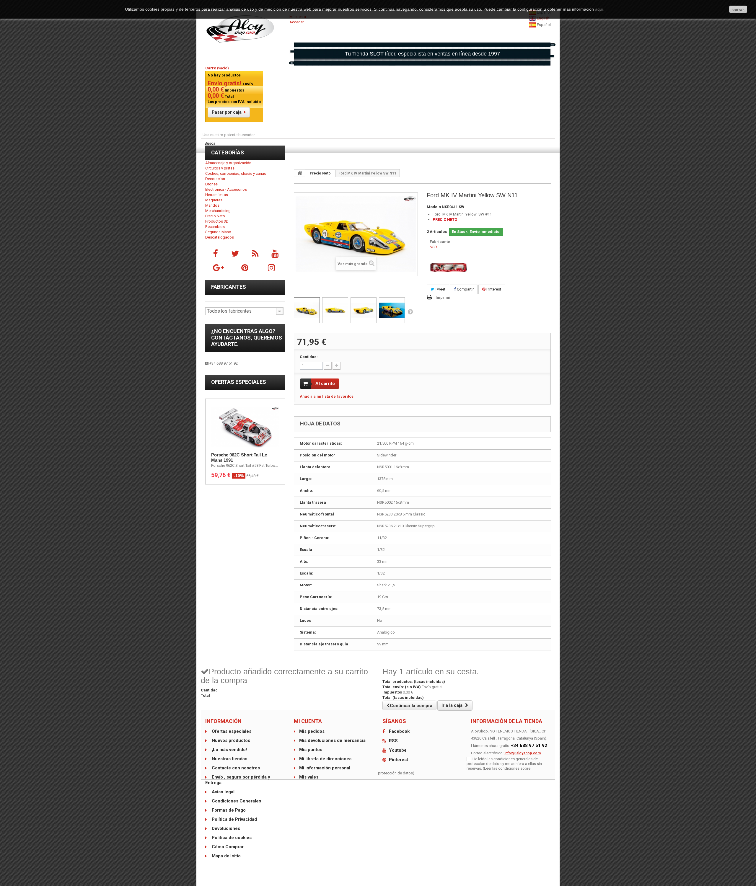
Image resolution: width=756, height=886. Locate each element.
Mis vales (308, 777)
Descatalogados (219, 237)
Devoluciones (225, 828)
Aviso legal (222, 791)
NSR (433, 247)
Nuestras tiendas (229, 758)
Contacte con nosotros (235, 768)
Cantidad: (309, 357)
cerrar (738, 9)
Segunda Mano (218, 232)
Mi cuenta (308, 721)
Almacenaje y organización (228, 163)
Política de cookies (231, 837)
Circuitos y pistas (219, 168)
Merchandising (218, 210)
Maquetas (213, 200)
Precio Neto (215, 216)
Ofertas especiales (238, 382)
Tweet (439, 289)
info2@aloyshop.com (522, 753)
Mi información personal (324, 768)
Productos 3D (217, 221)
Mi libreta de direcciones (325, 758)
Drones (211, 184)
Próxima (410, 311)
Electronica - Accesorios (226, 189)
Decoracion (215, 179)
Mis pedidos (312, 731)
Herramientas (216, 194)
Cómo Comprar (227, 846)
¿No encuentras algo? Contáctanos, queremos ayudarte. (246, 337)
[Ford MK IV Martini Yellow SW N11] (307, 310)
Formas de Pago (228, 810)
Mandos (212, 205)
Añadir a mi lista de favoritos (326, 396)
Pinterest (493, 289)
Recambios (215, 226)
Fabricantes (228, 287)
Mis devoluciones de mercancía (332, 740)
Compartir (465, 289)
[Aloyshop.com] (245, 29)
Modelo (434, 207)
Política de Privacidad (234, 819)
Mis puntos (310, 749)
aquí (599, 9)
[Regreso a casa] (299, 173)
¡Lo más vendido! (229, 749)
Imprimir (444, 297)
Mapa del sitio (226, 856)
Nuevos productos (230, 740)
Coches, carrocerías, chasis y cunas (235, 173)
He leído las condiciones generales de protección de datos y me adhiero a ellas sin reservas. (504, 764)
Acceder (296, 22)
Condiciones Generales (236, 801)
